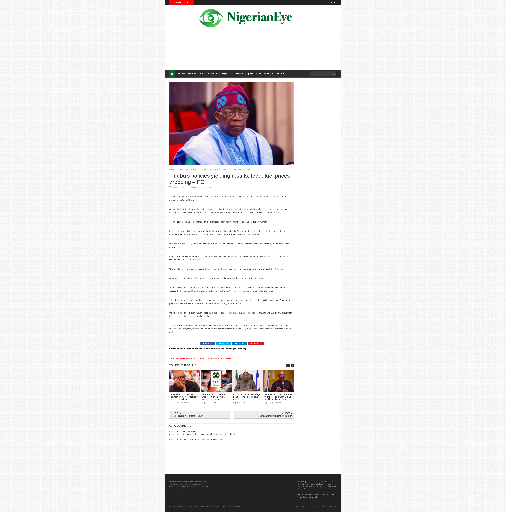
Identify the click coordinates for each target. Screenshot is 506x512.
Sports (250, 74)
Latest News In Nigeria (218, 74)
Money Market (278, 74)
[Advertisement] (244, 51)
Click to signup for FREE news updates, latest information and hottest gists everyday (207, 348)
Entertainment (237, 74)
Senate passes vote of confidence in (187, 416)
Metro (258, 74)
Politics (202, 74)
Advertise (180, 74)
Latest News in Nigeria (188, 169)
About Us (192, 74)
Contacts (322, 506)
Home (172, 169)
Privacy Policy (299, 506)
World (266, 74)
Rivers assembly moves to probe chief (275, 416)
